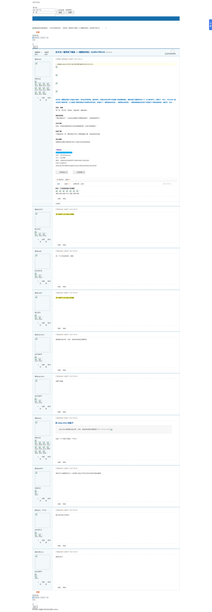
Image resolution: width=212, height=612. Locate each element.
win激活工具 (114, 29)
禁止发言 (38, 229)
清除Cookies (54, 609)
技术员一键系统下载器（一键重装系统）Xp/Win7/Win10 (81, 28)
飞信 (97, 204)
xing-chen (41, 335)
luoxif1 (40, 293)
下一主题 (168, 51)
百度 (88, 204)
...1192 (41, 38)
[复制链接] (108, 52)
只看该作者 (59, 209)
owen (39, 59)
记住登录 (61, 10)
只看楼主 (58, 59)
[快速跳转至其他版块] (40, 28)
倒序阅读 (65, 59)
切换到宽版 (36, 2)
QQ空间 (73, 204)
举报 (64, 199)
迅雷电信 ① (63, 172)
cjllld (58, 184)
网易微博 (85, 204)
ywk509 (40, 468)
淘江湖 (64, 204)
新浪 (67, 204)
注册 (70, 12)
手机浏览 (46, 609)
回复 (38, 32)
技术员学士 (38, 530)
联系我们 (35, 609)
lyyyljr (39, 251)
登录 (60, 12)
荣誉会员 (38, 79)
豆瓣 (82, 204)
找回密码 (69, 10)
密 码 (35, 12)
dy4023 (40, 209)
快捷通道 (173, 27)
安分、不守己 (42, 510)
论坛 (47, 29)
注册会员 (38, 488)
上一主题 (166, 51)
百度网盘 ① (80, 172)
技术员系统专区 (55, 28)
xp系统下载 (101, 29)
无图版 (41, 609)
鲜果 (91, 204)
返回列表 (35, 35)
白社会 (94, 204)
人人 (79, 204)
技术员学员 (38, 271)
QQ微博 (70, 204)
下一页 (46, 38)
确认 (34, 47)
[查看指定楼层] (170, 54)
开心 (76, 204)
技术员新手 (38, 354)
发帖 (34, 32)
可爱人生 (41, 552)
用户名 (35, 7)
